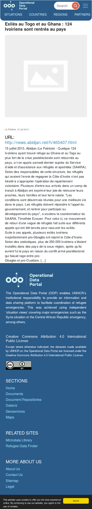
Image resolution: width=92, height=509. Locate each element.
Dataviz (11, 405)
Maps (10, 417)
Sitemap (12, 480)
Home (10, 387)
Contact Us (14, 474)
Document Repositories (24, 399)
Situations (13, 14)
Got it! (76, 500)
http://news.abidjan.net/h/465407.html (40, 142)
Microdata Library (19, 440)
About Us (13, 468)
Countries (38, 14)
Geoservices (15, 411)
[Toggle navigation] (85, 6)
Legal (10, 486)
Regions (60, 14)
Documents (14, 393)
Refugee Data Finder (22, 445)
